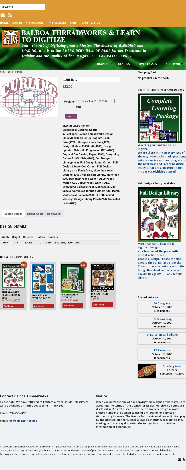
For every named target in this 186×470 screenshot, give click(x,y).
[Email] (179, 459)
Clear (78, 106)
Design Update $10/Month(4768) (82, 146)
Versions (69, 101)
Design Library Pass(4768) (94, 142)
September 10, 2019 (172, 373)
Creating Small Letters (172, 368)
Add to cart (71, 116)
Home (4, 22)
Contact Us (91, 22)
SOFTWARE (173, 64)
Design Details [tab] (13, 213)
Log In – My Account (28, 22)
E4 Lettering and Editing (162, 334)
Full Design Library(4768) (96, 162)
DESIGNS (124, 64)
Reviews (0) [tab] (54, 213)
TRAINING (102, 64)
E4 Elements (162, 350)
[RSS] (10, 15)
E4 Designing (162, 303)
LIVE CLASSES (148, 64)
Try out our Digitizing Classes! (157, 171)
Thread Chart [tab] (35, 213)
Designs (83, 129)
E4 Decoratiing (162, 319)
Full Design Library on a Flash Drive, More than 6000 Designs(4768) (87, 170)
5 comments (162, 311)
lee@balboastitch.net (23, 420)
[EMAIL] (3, 15)
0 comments (162, 326)
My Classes (57, 22)
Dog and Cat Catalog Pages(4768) (83, 154)
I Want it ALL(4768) (100, 178)
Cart (74, 22)
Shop (10, 71)
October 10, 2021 (162, 307)
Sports (93, 129)
